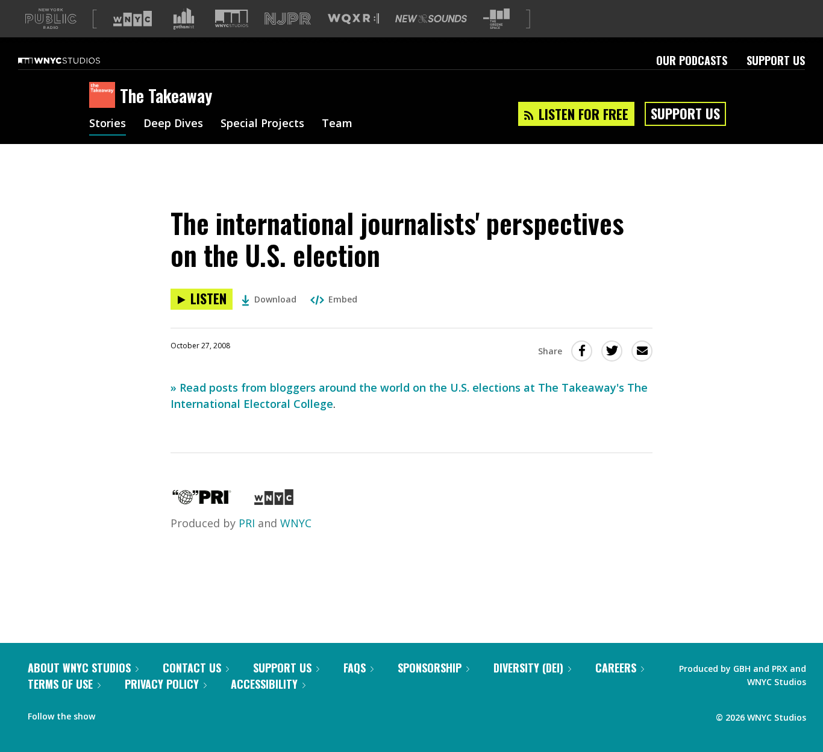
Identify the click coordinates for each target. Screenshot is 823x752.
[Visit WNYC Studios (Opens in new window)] (231, 18)
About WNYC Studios (79, 667)
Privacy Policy (162, 684)
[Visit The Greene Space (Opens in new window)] (496, 19)
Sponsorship (430, 667)
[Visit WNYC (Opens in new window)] (132, 19)
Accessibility (264, 684)
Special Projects (262, 124)
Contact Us (192, 667)
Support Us (775, 60)
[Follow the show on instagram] (159, 713)
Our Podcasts (691, 60)
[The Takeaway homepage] (104, 96)
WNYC (295, 523)
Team (337, 124)
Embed (342, 299)
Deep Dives (173, 124)
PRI (247, 523)
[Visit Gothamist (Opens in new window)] (184, 19)
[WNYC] (273, 501)
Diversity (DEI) (528, 667)
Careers (615, 667)
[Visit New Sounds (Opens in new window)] (431, 18)
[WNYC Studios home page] (74, 60)
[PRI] (202, 501)
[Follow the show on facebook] (112, 713)
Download (275, 299)
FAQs (354, 667)
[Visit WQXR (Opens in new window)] (353, 19)
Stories (107, 124)
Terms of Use (60, 684)
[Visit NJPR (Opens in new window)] (287, 19)
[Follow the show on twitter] (136, 713)
